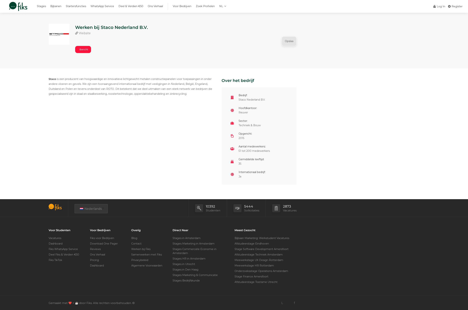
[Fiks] (18, 8)
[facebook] (294, 303)
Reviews (95, 249)
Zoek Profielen (205, 6)
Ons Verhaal (155, 6)
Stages (41, 6)
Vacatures (55, 238)
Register (457, 6)
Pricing (94, 260)
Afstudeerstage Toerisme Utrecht (256, 282)
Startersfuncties (76, 6)
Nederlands (93, 209)
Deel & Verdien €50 (130, 6)
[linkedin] (282, 303)
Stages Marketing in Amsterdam (193, 243)
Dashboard (56, 243)
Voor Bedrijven (182, 6)
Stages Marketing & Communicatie (195, 275)
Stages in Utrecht (184, 264)
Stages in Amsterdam (187, 238)
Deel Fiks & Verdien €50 (64, 254)
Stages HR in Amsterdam (189, 258)
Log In (440, 6)
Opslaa (289, 41)
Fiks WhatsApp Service (63, 249)
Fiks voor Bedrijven (102, 238)
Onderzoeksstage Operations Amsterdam (261, 271)
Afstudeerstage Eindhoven (252, 243)
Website (84, 33)
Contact (136, 243)
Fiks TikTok (55, 260)
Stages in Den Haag (185, 269)
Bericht (84, 49)
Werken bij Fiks (140, 249)
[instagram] (288, 303)
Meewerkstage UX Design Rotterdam (259, 260)
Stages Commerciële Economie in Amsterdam (194, 251)
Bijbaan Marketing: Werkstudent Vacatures (262, 238)
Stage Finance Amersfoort (251, 276)
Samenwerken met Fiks (146, 254)
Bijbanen (55, 6)
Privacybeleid (139, 260)
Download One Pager (104, 243)
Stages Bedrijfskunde (186, 280)
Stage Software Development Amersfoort (261, 249)
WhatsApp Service (102, 6)
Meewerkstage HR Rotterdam (254, 265)
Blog (134, 238)
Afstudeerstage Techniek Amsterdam (259, 254)
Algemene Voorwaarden (146, 265)
